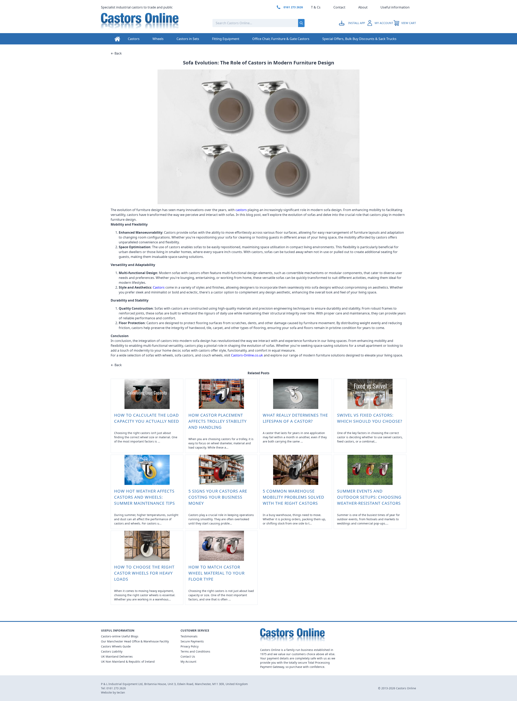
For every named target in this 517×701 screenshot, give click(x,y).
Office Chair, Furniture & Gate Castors (280, 39)
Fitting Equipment (225, 39)
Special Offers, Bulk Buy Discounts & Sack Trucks (359, 39)
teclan (121, 692)
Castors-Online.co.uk (247, 355)
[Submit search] (301, 23)
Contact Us (188, 656)
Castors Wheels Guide (116, 646)
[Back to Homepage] (153, 23)
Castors (134, 39)
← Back (116, 53)
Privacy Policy (190, 646)
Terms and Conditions (195, 651)
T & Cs (315, 7)
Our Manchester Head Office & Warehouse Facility (135, 641)
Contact (339, 7)
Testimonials (189, 636)
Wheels (158, 39)
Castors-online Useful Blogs (119, 636)
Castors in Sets (188, 39)
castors (241, 210)
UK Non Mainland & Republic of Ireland (128, 661)
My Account (188, 661)
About (363, 7)
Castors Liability (111, 651)
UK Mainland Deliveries (117, 656)
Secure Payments (192, 641)
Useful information (395, 7)
